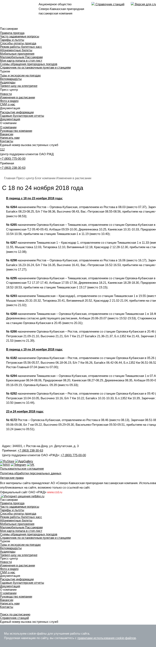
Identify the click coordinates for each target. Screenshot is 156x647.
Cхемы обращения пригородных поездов (28, 64)
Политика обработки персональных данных (30, 473)
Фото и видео (9, 101)
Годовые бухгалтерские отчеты (22, 115)
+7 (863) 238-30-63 (12, 167)
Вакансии (6, 134)
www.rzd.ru (54, 492)
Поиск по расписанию (15, 614)
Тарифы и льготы (12, 39)
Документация (10, 119)
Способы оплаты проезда (18, 43)
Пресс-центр (25, 178)
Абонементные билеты (16, 50)
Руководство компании (16, 130)
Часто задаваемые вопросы (19, 36)
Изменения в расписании (17, 97)
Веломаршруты (11, 79)
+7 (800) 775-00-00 (12, 158)
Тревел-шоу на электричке (18, 85)
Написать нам (10, 137)
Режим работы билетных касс (21, 46)
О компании (8, 127)
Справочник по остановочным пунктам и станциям (35, 67)
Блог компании (45, 178)
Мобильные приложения (17, 53)
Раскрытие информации (17, 112)
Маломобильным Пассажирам (21, 57)
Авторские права (12, 477)
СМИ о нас (7, 104)
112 (2, 149)
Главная (9, 178)
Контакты (6, 141)
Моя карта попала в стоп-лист (21, 60)
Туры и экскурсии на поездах (20, 75)
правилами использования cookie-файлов (106, 638)
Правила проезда (12, 33)
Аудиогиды (7, 82)
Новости (6, 94)
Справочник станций (109, 4)
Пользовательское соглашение (22, 468)
